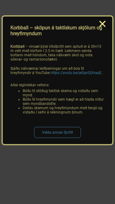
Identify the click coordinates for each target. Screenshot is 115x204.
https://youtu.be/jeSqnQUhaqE (76, 73)
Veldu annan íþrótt (57, 132)
